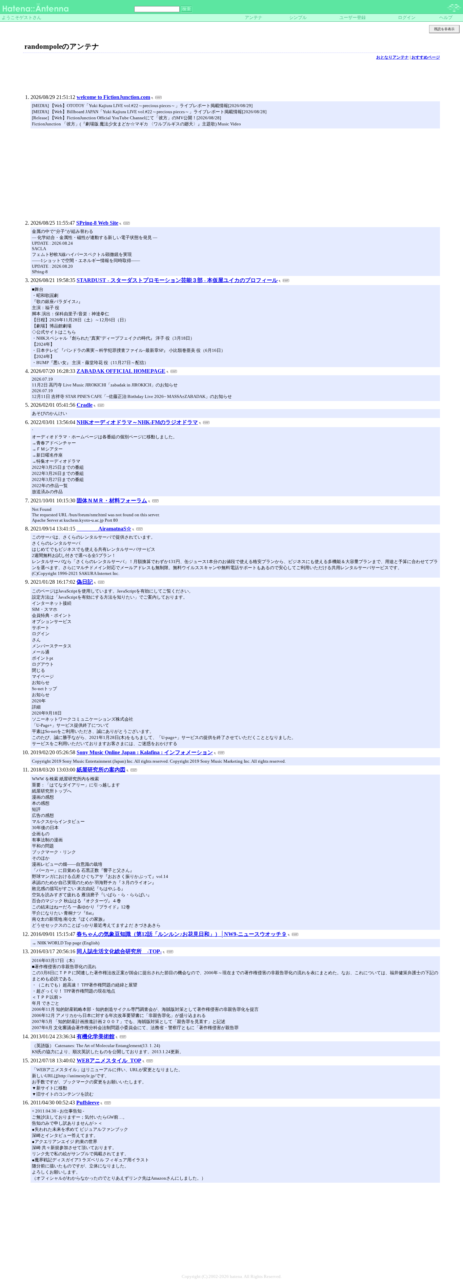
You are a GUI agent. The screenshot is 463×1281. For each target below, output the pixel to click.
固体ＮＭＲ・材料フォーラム (112, 500)
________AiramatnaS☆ (104, 529)
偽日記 (85, 582)
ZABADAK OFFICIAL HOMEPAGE (121, 371)
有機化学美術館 (96, 1036)
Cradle (85, 405)
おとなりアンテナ (392, 57)
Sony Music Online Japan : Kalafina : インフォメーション (145, 752)
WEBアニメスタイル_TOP (109, 1060)
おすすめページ (425, 57)
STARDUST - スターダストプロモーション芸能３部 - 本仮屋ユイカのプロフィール (177, 280)
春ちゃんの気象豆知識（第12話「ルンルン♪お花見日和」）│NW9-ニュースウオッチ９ (182, 934)
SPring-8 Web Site (97, 223)
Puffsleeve (87, 1102)
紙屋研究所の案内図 (101, 770)
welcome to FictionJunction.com (113, 97)
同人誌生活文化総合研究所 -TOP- (119, 951)
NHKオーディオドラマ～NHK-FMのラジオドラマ (137, 422)
